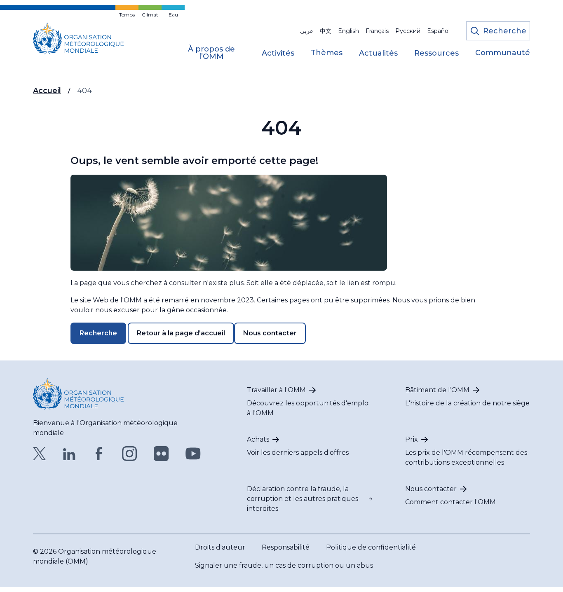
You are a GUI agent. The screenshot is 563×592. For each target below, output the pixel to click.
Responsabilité (286, 547)
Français (377, 31)
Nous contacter (270, 333)
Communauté (502, 53)
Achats (258, 439)
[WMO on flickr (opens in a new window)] (161, 453)
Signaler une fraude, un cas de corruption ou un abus (284, 565)
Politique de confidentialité (371, 547)
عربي (306, 31)
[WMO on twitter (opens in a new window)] (39, 453)
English (348, 31)
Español (438, 31)
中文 (325, 31)
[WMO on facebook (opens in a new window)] (99, 453)
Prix (411, 439)
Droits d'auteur (220, 547)
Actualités (378, 53)
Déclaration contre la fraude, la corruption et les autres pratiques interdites (302, 498)
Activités (278, 53)
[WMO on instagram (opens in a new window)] (129, 453)
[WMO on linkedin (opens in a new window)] (69, 453)
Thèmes (326, 53)
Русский (407, 31)
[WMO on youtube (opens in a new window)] (193, 453)
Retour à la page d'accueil (181, 333)
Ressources (436, 53)
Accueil (47, 90)
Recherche (98, 333)
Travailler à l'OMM (276, 390)
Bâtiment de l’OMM (437, 390)
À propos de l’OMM (211, 53)
